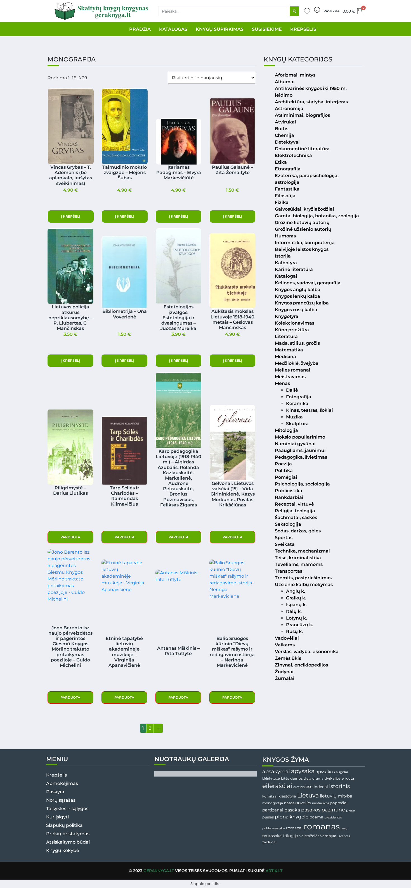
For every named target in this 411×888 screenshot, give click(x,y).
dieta (307, 778)
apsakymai (276, 771)
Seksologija (288, 524)
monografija (272, 803)
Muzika (294, 417)
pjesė (350, 810)
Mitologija (286, 430)
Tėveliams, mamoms (299, 564)
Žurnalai (284, 678)
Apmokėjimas (62, 783)
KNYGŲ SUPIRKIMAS (220, 29)
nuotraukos (320, 803)
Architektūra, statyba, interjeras (311, 101)
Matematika (289, 350)
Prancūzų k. (299, 624)
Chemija (284, 135)
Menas (282, 383)
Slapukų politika (64, 825)
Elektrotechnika (293, 155)
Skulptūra (297, 423)
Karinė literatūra (294, 269)
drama (317, 778)
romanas (322, 826)
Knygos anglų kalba (297, 289)
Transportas (288, 571)
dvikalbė (333, 778)
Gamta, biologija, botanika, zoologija (317, 215)
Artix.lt (274, 870)
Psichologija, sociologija (302, 484)
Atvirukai (285, 122)
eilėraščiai (277, 786)
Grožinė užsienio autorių (303, 229)
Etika (281, 162)
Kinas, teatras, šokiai (309, 410)
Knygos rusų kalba (296, 309)
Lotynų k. (296, 618)
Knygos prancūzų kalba (302, 303)
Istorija (283, 256)
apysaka (303, 771)
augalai (342, 772)
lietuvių (328, 796)
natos (289, 803)
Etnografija (288, 169)
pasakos (310, 810)
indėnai (321, 786)
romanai (294, 827)
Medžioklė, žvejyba (296, 363)
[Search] (294, 11)
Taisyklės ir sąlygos (67, 808)
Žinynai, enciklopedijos (301, 665)
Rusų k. (294, 631)
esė (309, 786)
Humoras (285, 236)
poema (316, 817)
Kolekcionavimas (294, 323)
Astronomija (289, 108)
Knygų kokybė (62, 850)
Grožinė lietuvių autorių (302, 222)
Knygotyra (286, 316)
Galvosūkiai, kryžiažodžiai (304, 209)
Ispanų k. (296, 604)
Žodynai (284, 671)
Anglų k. (295, 591)
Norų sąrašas (60, 800)
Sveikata (285, 544)
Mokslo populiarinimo (300, 437)
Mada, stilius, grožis (297, 343)
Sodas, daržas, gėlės (298, 531)
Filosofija (285, 195)
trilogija (290, 835)
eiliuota (348, 778)
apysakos (325, 771)
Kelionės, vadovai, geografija (308, 282)
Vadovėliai (287, 638)
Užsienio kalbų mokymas (304, 584)
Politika (284, 470)
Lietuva (308, 795)
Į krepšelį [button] (70, 216)
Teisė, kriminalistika (298, 557)
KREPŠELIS (303, 29)
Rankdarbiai (289, 497)
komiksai (269, 796)
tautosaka (272, 835)
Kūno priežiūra (292, 329)
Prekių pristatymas (67, 833)
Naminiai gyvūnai (295, 443)
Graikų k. (296, 598)
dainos (296, 778)
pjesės (268, 817)
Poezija (283, 463)
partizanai (272, 810)
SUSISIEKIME (267, 29)
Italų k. (294, 611)
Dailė (292, 390)
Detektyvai (287, 142)
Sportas (283, 537)
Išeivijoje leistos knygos (302, 249)
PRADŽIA (140, 29)
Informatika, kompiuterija (305, 242)
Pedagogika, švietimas (301, 457)
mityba (345, 796)
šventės (344, 836)
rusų (344, 828)
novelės (303, 802)
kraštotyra (287, 796)
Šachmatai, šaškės (296, 517)
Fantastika (287, 189)
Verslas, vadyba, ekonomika (307, 651)
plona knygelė (291, 817)
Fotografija (298, 396)
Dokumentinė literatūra (302, 148)
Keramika (297, 403)
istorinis (339, 786)
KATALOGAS (173, 29)
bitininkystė (271, 778)
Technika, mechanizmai (302, 551)
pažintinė (333, 809)
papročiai (339, 803)
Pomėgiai (286, 477)
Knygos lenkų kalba (297, 296)
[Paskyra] (317, 9)
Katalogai (286, 276)
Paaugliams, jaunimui (300, 450)
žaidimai (269, 842)
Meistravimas (290, 376)
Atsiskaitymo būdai (68, 842)
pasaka (292, 810)
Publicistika (288, 490)
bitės (285, 778)
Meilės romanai (292, 370)
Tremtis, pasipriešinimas (303, 577)
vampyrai (328, 836)
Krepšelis (56, 775)
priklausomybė (273, 828)
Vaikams (285, 644)
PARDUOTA (70, 537)
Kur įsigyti (57, 817)
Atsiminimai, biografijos (302, 115)
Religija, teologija (295, 510)
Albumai (285, 81)
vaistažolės (309, 836)
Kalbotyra (286, 262)
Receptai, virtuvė (294, 504)
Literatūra (286, 336)
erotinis (298, 787)
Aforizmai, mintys (295, 75)
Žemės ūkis (288, 658)
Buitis (281, 128)
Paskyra (331, 11)
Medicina (285, 356)
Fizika (282, 202)
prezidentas (333, 817)
